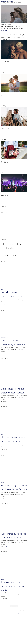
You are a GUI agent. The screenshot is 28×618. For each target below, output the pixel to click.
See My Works (4, 30)
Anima (13, 614)
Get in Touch (4, 251)
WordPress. (18, 614)
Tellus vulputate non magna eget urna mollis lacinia (12, 586)
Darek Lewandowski (7, 1)
